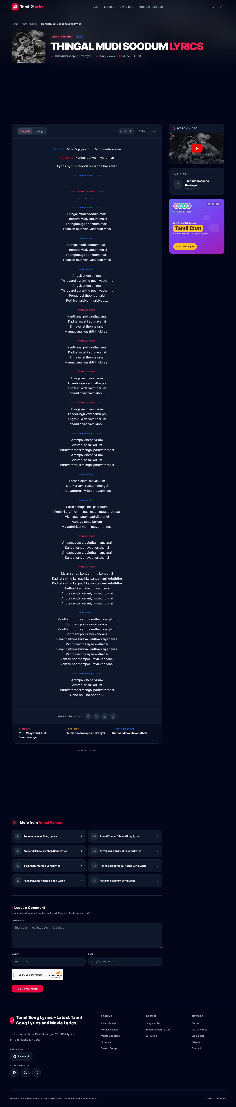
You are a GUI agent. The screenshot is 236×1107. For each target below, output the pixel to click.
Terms (208, 1099)
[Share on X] (25, 1072)
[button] (196, 148)
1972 (80, 36)
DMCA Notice (199, 1029)
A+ (131, 131)
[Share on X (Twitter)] (96, 716)
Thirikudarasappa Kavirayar (73, 56)
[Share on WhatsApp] (104, 716)
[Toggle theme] (212, 7)
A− (121, 131)
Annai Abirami (29, 23)
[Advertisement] (118, 95)
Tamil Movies (108, 1023)
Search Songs (109, 1048)
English (25, 131)
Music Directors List (158, 1029)
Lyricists (126, 6)
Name (16, 954)
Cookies (221, 1099)
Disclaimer (198, 1035)
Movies (109, 6)
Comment (19, 920)
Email (93, 954)
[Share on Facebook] (88, 716)
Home (95, 6)
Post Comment (27, 988)
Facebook (24, 1056)
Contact (196, 1048)
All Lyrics (151, 1035)
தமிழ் (39, 131)
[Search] (221, 7)
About (195, 1023)
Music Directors (151, 6)
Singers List (153, 1023)
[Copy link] (113, 716)
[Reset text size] (126, 131)
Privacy (196, 1041)
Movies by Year (110, 1029)
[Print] (153, 131)
